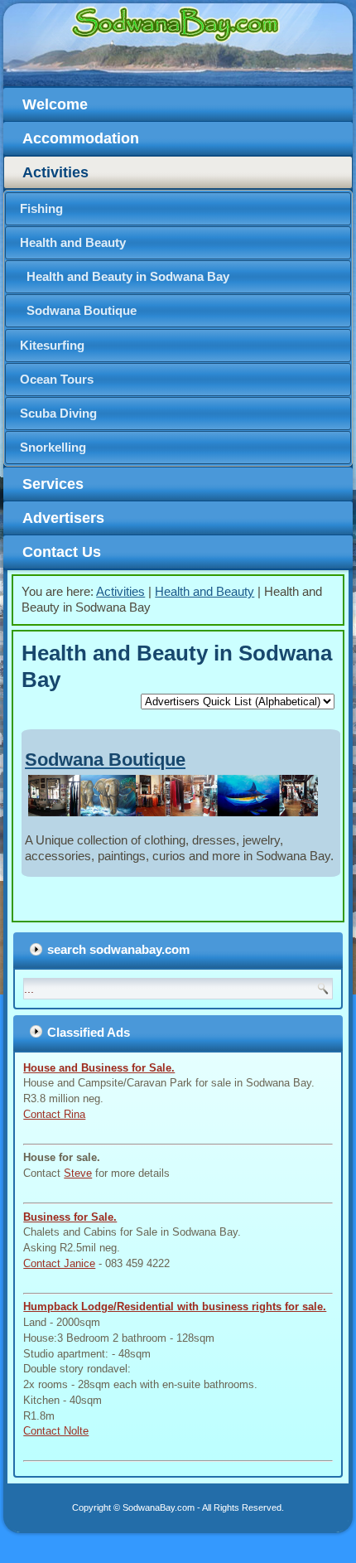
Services (53, 484)
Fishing (41, 208)
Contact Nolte (56, 1431)
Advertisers (63, 518)
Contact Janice (59, 1263)
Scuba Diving (58, 413)
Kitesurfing (52, 345)
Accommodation (80, 138)
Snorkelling (53, 447)
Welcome (55, 104)
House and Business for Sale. (99, 1068)
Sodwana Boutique (81, 310)
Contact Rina (54, 1114)
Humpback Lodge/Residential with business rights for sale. (174, 1306)
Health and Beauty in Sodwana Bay (127, 276)
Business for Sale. (70, 1217)
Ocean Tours (57, 379)
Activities (55, 172)
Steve (78, 1173)
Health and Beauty (73, 242)
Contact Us (61, 552)
